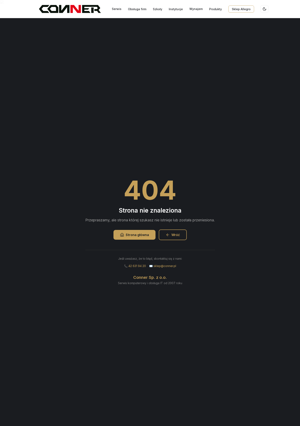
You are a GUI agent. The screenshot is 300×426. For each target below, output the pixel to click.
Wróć (175, 235)
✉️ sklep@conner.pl (162, 266)
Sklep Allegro (241, 9)
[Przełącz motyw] (264, 9)
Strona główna (137, 235)
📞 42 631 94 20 (135, 266)
